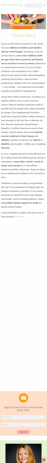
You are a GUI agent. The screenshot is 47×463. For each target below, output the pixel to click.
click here (19, 216)
